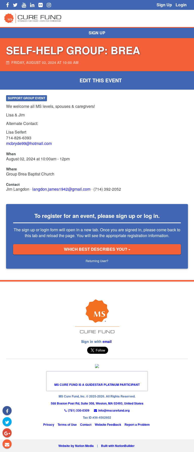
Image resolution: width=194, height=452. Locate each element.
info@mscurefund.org (114, 410)
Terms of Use (67, 424)
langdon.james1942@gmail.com (61, 189)
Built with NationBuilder (118, 445)
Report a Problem (137, 424)
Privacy (48, 424)
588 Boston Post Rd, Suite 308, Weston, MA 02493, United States (97, 403)
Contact (85, 424)
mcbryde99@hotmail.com (29, 143)
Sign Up (164, 5)
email (107, 341)
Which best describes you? (96, 249)
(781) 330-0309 (78, 410)
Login (181, 5)
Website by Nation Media (76, 445)
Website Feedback (108, 424)
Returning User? (97, 261)
